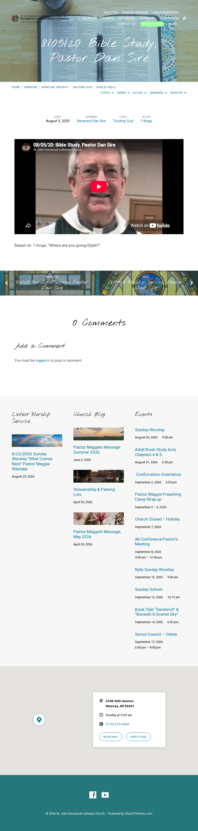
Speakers (157, 92)
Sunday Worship (135, 12)
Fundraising (169, 18)
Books (138, 92)
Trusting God (82, 87)
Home (16, 87)
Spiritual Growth (55, 87)
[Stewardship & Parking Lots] (98, 479)
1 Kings (146, 121)
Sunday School (148, 589)
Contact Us (126, 24)
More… (174, 24)
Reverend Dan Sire (91, 121)
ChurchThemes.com (138, 813)
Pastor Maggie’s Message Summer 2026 (96, 450)
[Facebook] (92, 795)
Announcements (166, 12)
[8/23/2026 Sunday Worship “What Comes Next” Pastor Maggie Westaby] (37, 444)
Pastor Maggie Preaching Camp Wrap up (158, 497)
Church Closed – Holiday (157, 519)
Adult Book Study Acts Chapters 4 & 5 (155, 452)
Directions (138, 737)
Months (176, 92)
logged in (42, 361)
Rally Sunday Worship (154, 569)
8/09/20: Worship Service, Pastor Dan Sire (146, 285)
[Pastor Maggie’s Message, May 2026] (98, 522)
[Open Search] (184, 18)
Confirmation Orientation (158, 474)
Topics (105, 92)
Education (127, 18)
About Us (110, 12)
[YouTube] (105, 795)
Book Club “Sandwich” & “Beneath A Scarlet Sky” (157, 612)
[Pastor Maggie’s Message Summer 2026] (98, 437)
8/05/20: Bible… (107, 87)
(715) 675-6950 (117, 724)
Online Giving (152, 24)
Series (122, 92)
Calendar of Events (98, 18)
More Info (110, 737)
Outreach (147, 18)
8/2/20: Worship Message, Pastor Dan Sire (51, 285)
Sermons (30, 87)
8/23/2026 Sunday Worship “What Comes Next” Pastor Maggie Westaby (32, 461)
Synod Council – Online (156, 634)
